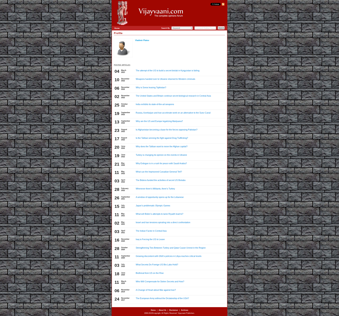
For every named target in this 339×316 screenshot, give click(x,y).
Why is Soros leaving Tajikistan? (151, 87)
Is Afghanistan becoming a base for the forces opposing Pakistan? (166, 130)
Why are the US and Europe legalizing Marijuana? (159, 121)
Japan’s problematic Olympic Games (153, 205)
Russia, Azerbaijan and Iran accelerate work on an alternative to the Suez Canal (173, 113)
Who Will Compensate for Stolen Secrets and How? (160, 281)
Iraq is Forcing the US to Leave (150, 239)
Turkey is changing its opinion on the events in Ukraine (161, 155)
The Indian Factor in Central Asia (151, 231)
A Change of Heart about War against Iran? (156, 290)
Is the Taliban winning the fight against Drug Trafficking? (162, 138)
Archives (184, 310)
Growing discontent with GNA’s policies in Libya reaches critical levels (168, 256)
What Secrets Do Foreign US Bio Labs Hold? (157, 264)
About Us (162, 310)
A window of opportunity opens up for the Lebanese (160, 197)
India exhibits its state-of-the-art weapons (155, 104)
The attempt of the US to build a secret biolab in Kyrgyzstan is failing (167, 70)
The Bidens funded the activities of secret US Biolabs (161, 180)
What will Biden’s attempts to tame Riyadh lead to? (159, 214)
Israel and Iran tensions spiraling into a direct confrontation (163, 222)
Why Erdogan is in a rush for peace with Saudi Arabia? (161, 163)
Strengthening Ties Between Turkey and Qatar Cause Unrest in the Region (171, 248)
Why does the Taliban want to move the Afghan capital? (162, 146)
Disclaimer (173, 310)
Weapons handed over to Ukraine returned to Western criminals (165, 79)
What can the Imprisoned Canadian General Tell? (159, 172)
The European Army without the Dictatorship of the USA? (162, 298)
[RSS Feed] (222, 5)
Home (117, 28)
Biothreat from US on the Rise (150, 273)
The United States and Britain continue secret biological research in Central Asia (173, 96)
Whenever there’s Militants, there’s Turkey (155, 189)
